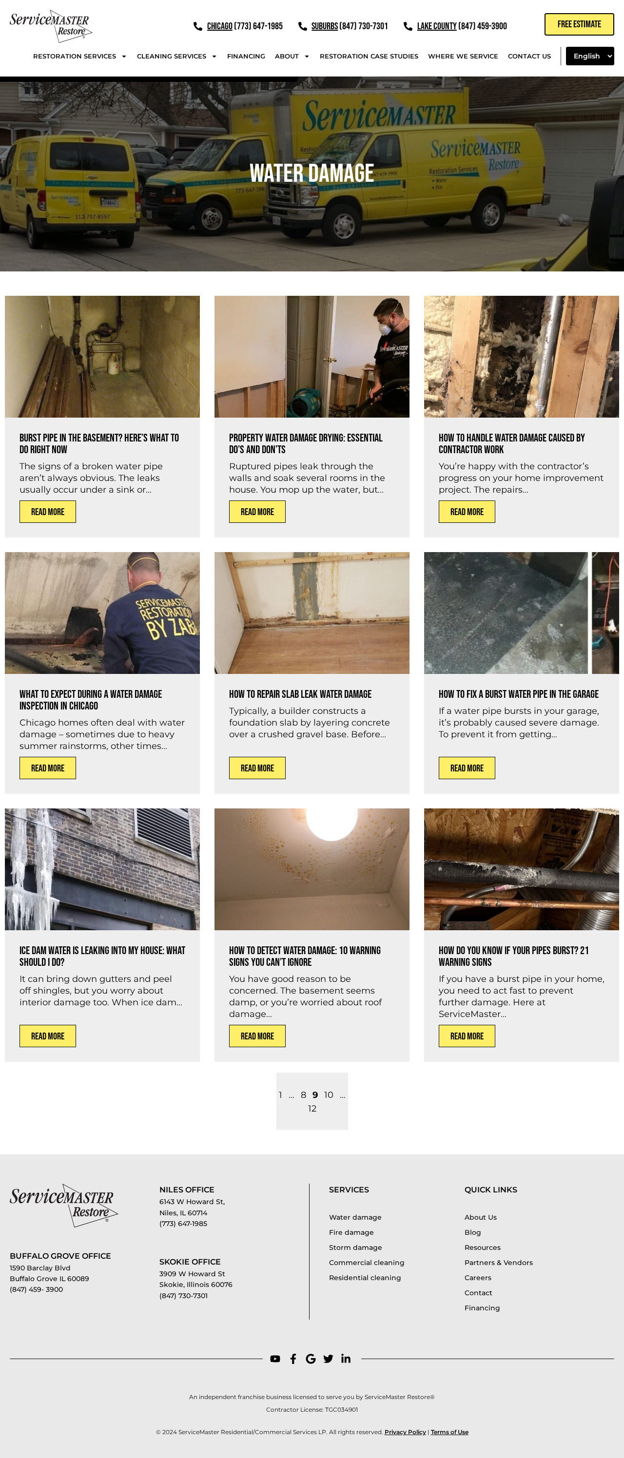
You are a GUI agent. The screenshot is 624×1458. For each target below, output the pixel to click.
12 (312, 1108)
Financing (246, 56)
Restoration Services (74, 56)
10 (328, 1095)
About (287, 56)
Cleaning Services (171, 56)
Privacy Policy (405, 1432)
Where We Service (463, 56)
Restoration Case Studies (369, 56)
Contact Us (529, 56)
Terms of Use (449, 1432)
